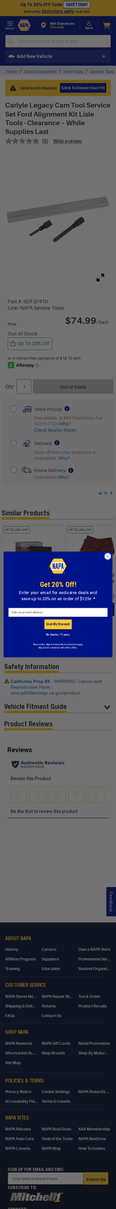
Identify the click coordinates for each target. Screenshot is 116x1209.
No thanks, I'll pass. (58, 634)
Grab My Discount (58, 624)
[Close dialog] (108, 556)
